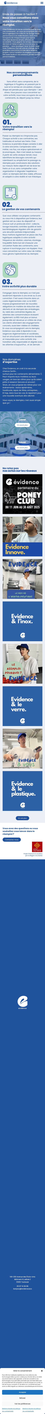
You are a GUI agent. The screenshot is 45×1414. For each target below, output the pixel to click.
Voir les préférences (22, 1404)
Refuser (22, 1398)
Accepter (22, 1392)
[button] (42, 1371)
